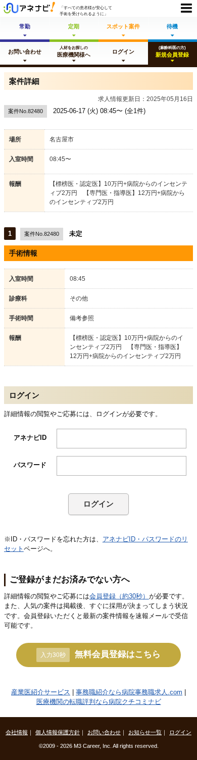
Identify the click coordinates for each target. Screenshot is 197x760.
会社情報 (17, 732)
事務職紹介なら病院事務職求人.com (129, 692)
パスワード (30, 465)
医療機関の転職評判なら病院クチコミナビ (98, 701)
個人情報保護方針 (57, 732)
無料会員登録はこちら (100, 654)
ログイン (98, 504)
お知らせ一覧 (145, 732)
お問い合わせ (104, 732)
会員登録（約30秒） (119, 596)
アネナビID (30, 437)
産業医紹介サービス (40, 692)
